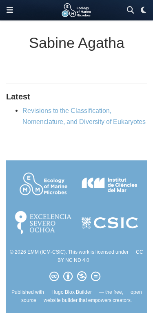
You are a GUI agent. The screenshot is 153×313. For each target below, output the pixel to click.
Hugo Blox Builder (71, 292)
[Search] (130, 10)
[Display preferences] (143, 10)
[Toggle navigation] (10, 10)
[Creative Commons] (76, 276)
